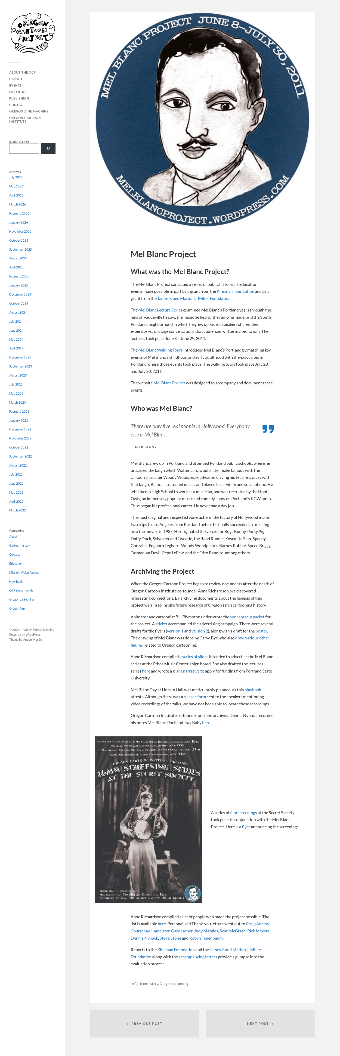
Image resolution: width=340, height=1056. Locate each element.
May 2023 (16, 393)
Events (15, 85)
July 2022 (16, 474)
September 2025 (20, 249)
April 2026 (16, 195)
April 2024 (16, 348)
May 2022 (16, 492)
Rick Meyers (258, 930)
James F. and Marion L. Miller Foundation (194, 298)
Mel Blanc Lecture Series (160, 309)
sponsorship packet (247, 616)
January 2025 (18, 285)
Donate (16, 79)
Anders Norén (32, 639)
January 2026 (18, 222)
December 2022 (20, 429)
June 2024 (16, 330)
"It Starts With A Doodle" (36, 630)
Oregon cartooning (21, 599)
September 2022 (20, 456)
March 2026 (17, 204)
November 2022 (20, 438)
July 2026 (16, 177)
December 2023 (20, 357)
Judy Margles (206, 930)
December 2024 (20, 294)
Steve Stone (170, 938)
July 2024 (16, 321)
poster (261, 630)
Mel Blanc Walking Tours (160, 349)
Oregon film (17, 608)
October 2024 (18, 303)
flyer (246, 826)
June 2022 (16, 483)
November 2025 (20, 231)
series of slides (195, 656)
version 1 (175, 630)
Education (15, 563)
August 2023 (18, 375)
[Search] (48, 148)
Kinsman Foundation (235, 291)
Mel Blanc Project (169, 382)
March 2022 (17, 510)
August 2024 (18, 312)
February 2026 (19, 213)
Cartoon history (19, 545)
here (146, 670)
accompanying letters (198, 956)
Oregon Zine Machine (29, 111)
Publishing (19, 98)
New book (16, 581)
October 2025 (18, 240)
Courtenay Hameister (150, 930)
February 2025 (19, 276)
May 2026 (16, 186)
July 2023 (16, 384)
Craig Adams (257, 923)
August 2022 (18, 465)
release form (195, 696)
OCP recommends (21, 590)
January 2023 (18, 420)
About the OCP (22, 72)
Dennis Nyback (144, 938)
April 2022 (16, 501)
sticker (161, 623)
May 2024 (16, 339)
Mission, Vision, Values (24, 572)
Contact (17, 105)
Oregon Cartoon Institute (25, 119)
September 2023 (20, 366)
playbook (252, 689)
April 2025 (16, 267)
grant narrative (186, 670)
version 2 (200, 630)
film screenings (244, 812)
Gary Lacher (181, 930)
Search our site (19, 141)
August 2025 (18, 258)
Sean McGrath (233, 930)
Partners (17, 92)
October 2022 (18, 447)
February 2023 (19, 411)
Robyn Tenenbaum (206, 938)
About (13, 536)
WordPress (33, 634)
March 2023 (17, 402)
